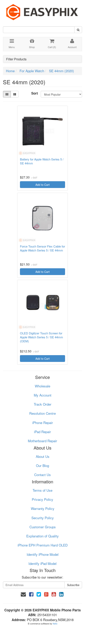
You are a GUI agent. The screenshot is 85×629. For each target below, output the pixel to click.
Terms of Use (42, 490)
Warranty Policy (42, 508)
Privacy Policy (42, 499)
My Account (42, 395)
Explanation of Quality (42, 535)
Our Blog (42, 465)
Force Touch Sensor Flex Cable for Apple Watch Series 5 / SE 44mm (42, 248)
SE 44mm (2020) (61, 70)
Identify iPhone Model (43, 554)
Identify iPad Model (42, 563)
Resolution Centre (42, 413)
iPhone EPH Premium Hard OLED (43, 545)
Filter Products (16, 59)
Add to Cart (42, 185)
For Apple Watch (32, 70)
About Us (42, 456)
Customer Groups (42, 526)
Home (10, 70)
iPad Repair (42, 431)
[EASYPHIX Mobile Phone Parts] (42, 10)
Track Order (42, 404)
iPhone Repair (42, 422)
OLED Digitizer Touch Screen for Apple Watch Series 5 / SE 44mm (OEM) (41, 337)
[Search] (78, 29)
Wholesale (42, 385)
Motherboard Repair (42, 440)
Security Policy (42, 517)
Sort (34, 93)
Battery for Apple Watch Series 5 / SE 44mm (41, 161)
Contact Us (42, 474)
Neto (55, 623)
